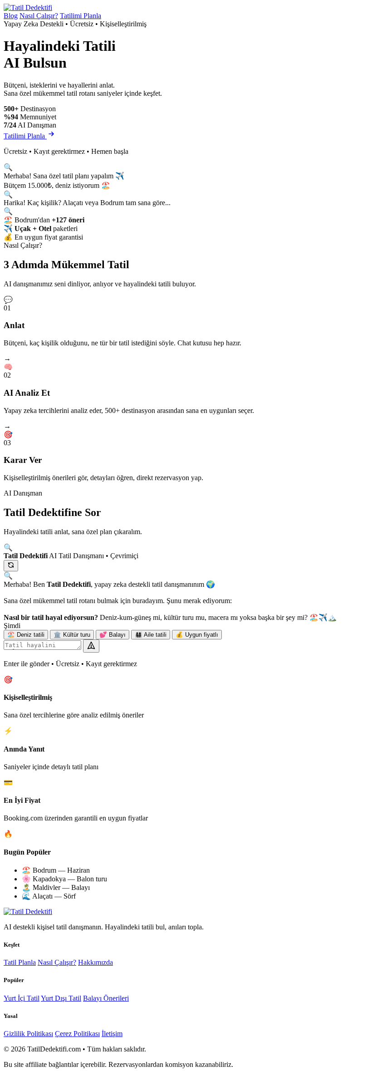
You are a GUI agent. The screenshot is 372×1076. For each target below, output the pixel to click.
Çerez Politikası (77, 1033)
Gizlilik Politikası (28, 1033)
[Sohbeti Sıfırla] (11, 565)
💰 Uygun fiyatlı (197, 634)
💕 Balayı (112, 634)
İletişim (112, 1033)
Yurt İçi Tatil (21, 998)
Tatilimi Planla (80, 16)
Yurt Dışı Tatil (61, 998)
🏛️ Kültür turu (72, 634)
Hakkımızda (95, 962)
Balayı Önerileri (106, 998)
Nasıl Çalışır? (39, 16)
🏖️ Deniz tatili (25, 634)
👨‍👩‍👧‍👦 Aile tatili (150, 634)
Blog (11, 16)
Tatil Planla (20, 962)
